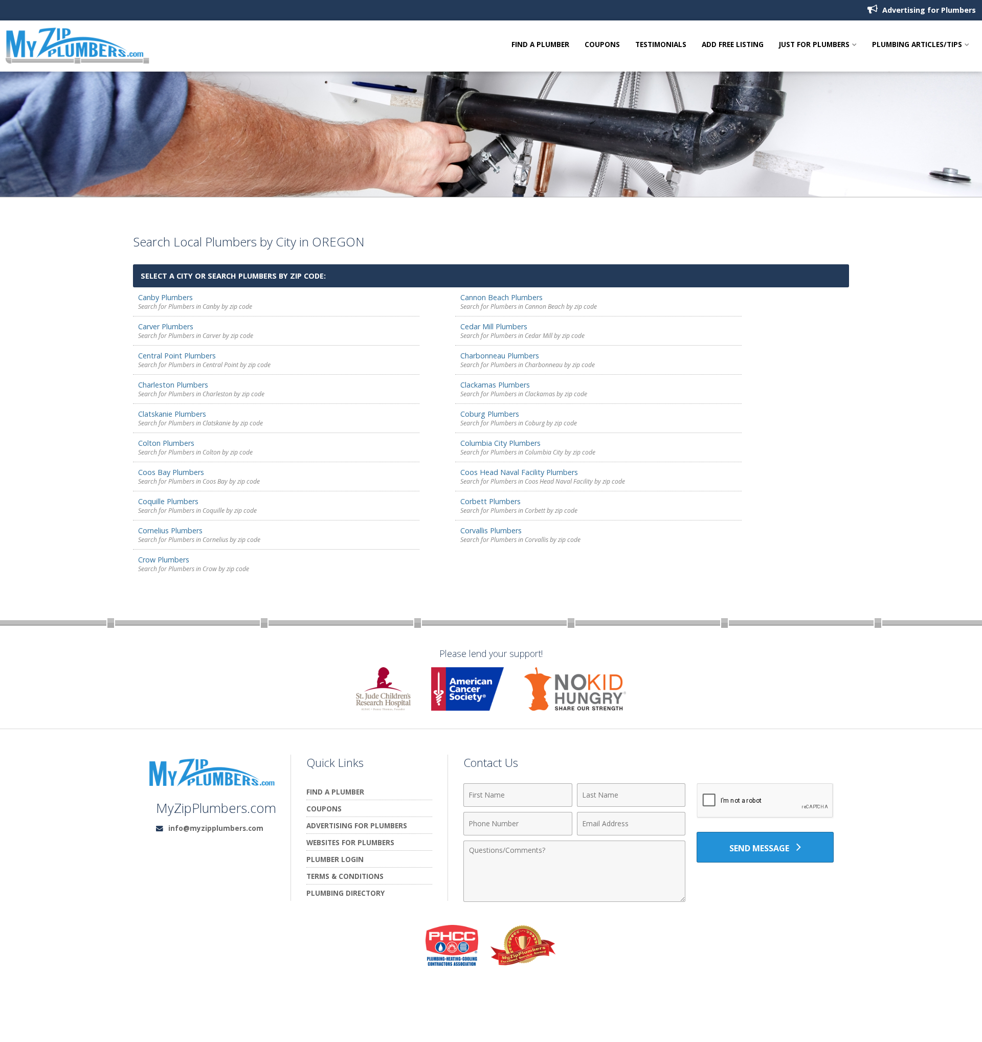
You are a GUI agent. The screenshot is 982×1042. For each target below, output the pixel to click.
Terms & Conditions (345, 876)
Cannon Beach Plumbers (501, 297)
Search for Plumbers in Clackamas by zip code (523, 394)
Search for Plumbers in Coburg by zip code (518, 423)
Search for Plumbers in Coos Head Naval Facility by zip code (542, 481)
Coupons (602, 45)
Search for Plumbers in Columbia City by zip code (527, 452)
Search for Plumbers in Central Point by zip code (204, 364)
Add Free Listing (733, 45)
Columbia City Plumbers (500, 443)
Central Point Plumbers (177, 355)
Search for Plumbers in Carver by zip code (195, 335)
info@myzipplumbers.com (215, 828)
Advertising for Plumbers (928, 10)
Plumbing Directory (345, 893)
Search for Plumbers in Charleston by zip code (201, 394)
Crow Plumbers (163, 559)
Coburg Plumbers (489, 414)
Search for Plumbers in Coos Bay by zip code (199, 481)
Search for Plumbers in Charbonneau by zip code (527, 364)
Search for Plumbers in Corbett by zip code (518, 510)
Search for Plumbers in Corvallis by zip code (520, 539)
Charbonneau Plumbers (499, 355)
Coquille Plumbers (168, 501)
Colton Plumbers (166, 443)
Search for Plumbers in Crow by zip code (193, 568)
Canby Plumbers (165, 297)
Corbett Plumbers (490, 501)
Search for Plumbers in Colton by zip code (195, 452)
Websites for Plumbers (350, 842)
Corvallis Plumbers (491, 530)
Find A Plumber (540, 45)
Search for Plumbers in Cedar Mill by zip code (522, 335)
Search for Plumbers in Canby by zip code (195, 306)
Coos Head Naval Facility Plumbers (519, 472)
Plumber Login (335, 859)
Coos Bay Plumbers (171, 472)
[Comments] (574, 898)
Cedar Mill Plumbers (493, 326)
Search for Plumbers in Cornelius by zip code (199, 539)
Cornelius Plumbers (170, 530)
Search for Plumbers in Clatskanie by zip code (200, 423)
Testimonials (660, 45)
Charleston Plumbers (173, 385)
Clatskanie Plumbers (172, 414)
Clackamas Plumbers (495, 385)
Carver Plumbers (165, 326)
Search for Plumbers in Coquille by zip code (197, 510)
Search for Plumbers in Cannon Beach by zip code (528, 306)
